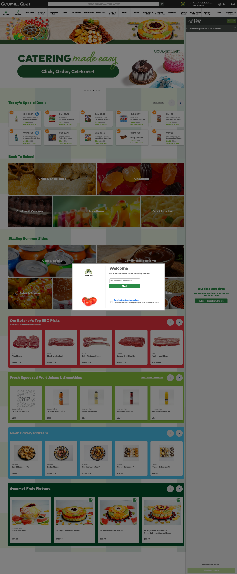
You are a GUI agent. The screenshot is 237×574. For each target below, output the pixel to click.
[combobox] (124, 280)
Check (125, 286)
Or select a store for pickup (126, 300)
